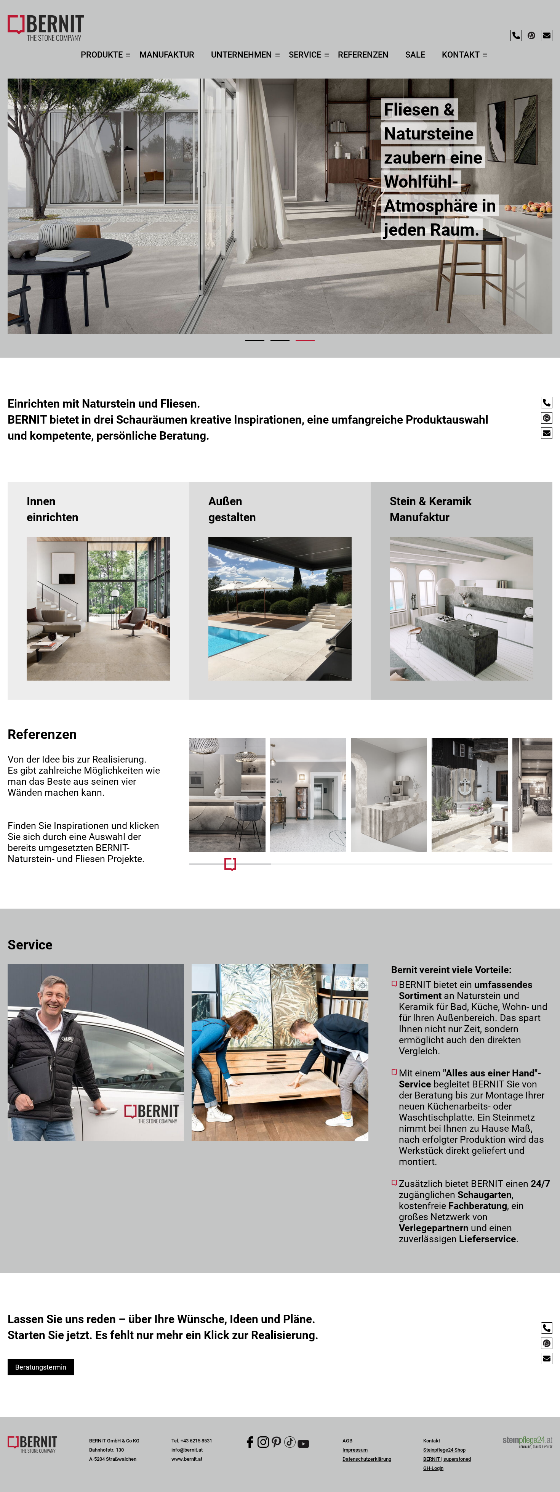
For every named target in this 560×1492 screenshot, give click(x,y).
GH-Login (433, 1468)
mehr (98, 591)
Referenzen (363, 54)
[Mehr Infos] (227, 795)
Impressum (355, 1450)
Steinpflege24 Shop (444, 1450)
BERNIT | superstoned (447, 1459)
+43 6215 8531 (196, 1441)
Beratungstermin (40, 1367)
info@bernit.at (187, 1450)
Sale (415, 54)
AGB (347, 1441)
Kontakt (431, 1441)
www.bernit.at (186, 1459)
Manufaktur (166, 54)
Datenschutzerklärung (366, 1459)
